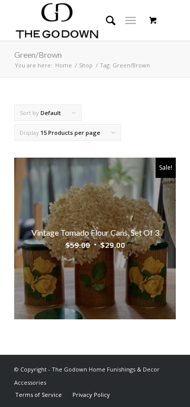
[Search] (106, 20)
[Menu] (130, 20)
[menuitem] (38, 394)
